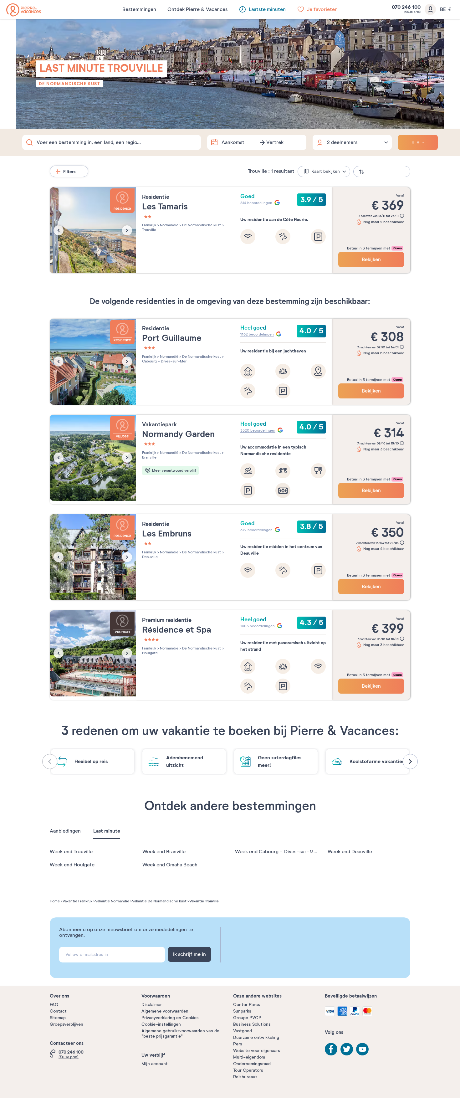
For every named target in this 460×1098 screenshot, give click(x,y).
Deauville (150, 557)
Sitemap (58, 1017)
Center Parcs (246, 1004)
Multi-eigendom (249, 1057)
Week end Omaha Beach (169, 865)
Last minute (106, 831)
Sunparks (242, 1011)
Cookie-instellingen (161, 1024)
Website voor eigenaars (256, 1050)
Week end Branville (164, 852)
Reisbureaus (245, 1077)
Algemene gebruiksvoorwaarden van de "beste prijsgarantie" (180, 1033)
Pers (237, 1044)
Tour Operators (248, 1070)
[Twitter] (346, 1049)
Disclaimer (151, 1004)
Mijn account (154, 1063)
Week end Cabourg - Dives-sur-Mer (276, 852)
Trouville (149, 230)
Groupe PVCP (247, 1017)
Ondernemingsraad (252, 1063)
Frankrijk (149, 225)
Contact (58, 1011)
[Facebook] (331, 1049)
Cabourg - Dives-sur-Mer (164, 361)
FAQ (54, 1004)
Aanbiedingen (65, 831)
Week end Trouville (71, 852)
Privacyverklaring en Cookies (170, 1017)
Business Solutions (252, 1024)
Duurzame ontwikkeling (256, 1037)
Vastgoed (242, 1031)
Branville (149, 457)
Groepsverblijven (66, 1024)
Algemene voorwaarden (164, 1011)
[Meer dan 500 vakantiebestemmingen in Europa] (23, 10)
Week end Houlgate (72, 865)
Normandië (168, 225)
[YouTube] (362, 1049)
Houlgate (150, 653)
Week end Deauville (350, 852)
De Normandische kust (69, 83)
